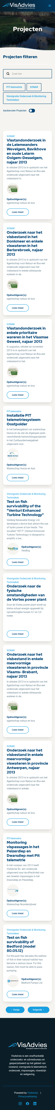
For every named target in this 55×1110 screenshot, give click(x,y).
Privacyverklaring (27, 1096)
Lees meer (18, 212)
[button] (49, 5)
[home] (18, 6)
